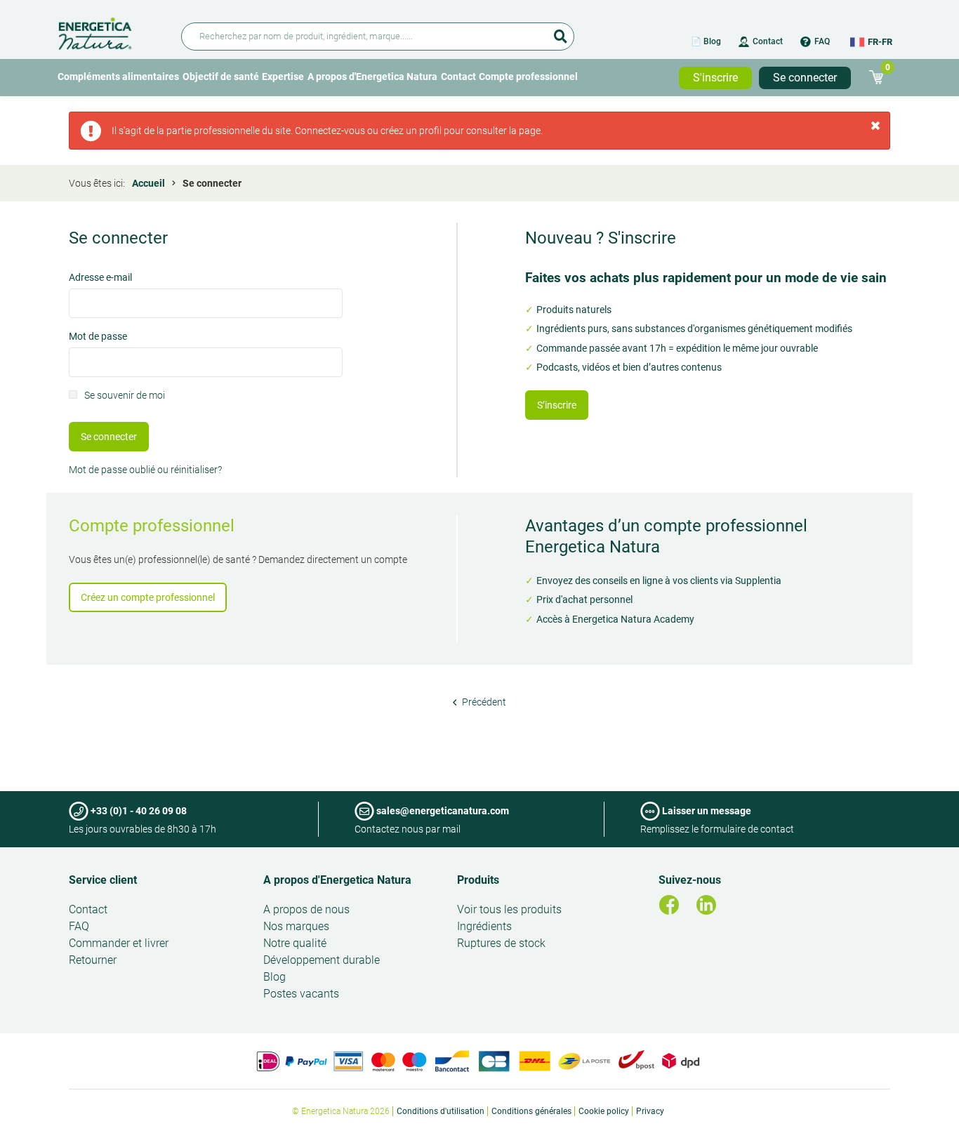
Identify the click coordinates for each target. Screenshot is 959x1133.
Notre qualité (294, 943)
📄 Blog (706, 41)
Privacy (650, 1111)
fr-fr (880, 42)
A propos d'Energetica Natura (372, 76)
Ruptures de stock (501, 943)
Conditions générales (531, 1111)
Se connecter (805, 77)
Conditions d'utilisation (440, 1111)
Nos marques (296, 926)
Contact (768, 41)
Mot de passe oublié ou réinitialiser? (145, 469)
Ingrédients (484, 926)
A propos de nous (306, 909)
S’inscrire (556, 405)
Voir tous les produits (509, 909)
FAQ (822, 41)
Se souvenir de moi (124, 396)
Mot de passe (98, 337)
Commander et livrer (118, 943)
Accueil (148, 183)
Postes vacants (301, 993)
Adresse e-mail (100, 278)
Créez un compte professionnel (148, 597)
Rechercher (560, 31)
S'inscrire (715, 77)
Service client (103, 880)
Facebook (669, 905)
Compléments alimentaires (118, 76)
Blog (274, 976)
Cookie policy (603, 1111)
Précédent (483, 702)
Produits (478, 880)
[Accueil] (111, 31)
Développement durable (321, 960)
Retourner (93, 960)
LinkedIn (706, 905)
